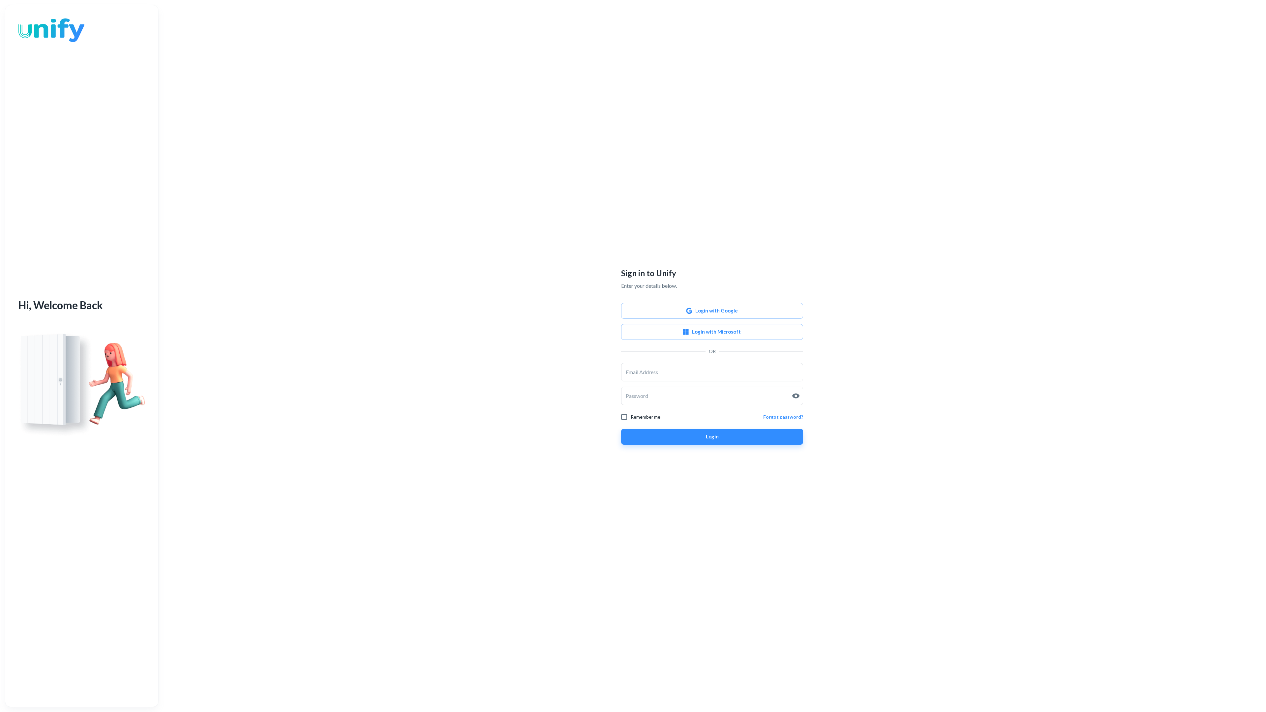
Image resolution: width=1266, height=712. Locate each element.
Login (712, 436)
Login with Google (716, 310)
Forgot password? (783, 417)
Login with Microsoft (716, 332)
